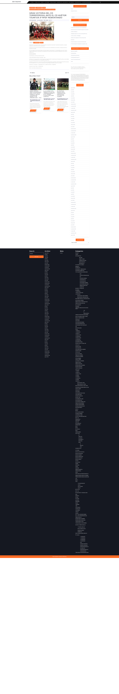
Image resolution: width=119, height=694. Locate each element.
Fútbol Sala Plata (73, 53)
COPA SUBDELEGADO (78, 394)
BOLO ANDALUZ (77, 429)
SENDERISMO (77, 501)
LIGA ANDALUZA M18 (82, 528)
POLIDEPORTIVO (78, 2)
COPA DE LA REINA (78, 359)
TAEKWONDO (77, 504)
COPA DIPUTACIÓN (78, 346)
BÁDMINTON (59, 2)
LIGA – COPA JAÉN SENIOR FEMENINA (80, 514)
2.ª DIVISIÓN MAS (82, 539)
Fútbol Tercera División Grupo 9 (75, 59)
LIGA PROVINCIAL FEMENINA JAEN (80, 401)
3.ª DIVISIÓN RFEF (38, 7)
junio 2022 (46, 325)
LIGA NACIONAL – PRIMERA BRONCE (80, 269)
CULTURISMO (77, 450)
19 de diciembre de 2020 (62, 98)
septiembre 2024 (47, 286)
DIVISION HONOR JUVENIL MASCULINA (82, 297)
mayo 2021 (72, 216)
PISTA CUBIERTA (81, 264)
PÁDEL (76, 494)
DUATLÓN (76, 460)
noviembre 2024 (73, 130)
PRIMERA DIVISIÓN (78, 362)
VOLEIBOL (76, 513)
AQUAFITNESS (77, 420)
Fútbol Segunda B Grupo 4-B (75, 57)
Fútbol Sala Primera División (75, 55)
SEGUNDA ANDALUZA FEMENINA (80, 365)
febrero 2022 (73, 198)
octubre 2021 (73, 206)
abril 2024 (46, 293)
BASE (76, 298)
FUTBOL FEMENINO (78, 358)
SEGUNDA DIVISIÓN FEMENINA (79, 404)
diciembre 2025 (73, 104)
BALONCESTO (65, 2)
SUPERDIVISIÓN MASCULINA (84, 552)
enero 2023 (72, 175)
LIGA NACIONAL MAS (83, 281)
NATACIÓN (76, 492)
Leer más (33, 111)
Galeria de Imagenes (86, 2)
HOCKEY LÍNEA (77, 473)
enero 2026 (72, 102)
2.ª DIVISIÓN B (77, 376)
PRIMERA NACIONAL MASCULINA (80, 303)
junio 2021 (72, 214)
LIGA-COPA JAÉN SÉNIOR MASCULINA (80, 416)
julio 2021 (72, 212)
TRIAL (79, 489)
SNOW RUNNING (86, 314)
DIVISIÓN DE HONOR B (81, 530)
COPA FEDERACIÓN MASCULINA (80, 323)
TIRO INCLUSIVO (77, 508)
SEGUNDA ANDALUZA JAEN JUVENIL (82, 385)
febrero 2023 (73, 173)
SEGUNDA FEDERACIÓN (78, 366)
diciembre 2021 (73, 202)
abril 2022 (72, 194)
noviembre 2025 (73, 106)
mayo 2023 (72, 167)
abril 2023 (72, 169)
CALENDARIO (77, 306)
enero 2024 (72, 151)
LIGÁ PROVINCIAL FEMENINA (79, 300)
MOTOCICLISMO (80, 486)
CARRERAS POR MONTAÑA (79, 314)
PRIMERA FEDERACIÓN (78, 363)
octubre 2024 (73, 132)
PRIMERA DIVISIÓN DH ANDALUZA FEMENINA (81, 475)
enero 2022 (72, 200)
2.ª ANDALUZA (77, 333)
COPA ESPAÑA (77, 320)
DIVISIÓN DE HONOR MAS (84, 545)
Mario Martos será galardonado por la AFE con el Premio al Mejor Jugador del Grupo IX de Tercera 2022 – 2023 (35, 94)
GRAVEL (79, 442)
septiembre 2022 (47, 320)
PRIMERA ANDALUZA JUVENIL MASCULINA (83, 298)
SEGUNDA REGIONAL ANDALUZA (82, 533)
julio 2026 (72, 89)
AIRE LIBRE (80, 257)
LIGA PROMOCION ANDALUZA (84, 473)
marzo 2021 (73, 220)
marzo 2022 (73, 196)
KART (84, 483)
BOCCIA (76, 427)
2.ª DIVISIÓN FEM (77, 378)
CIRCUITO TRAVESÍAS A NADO (83, 492)
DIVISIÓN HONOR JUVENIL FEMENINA (82, 295)
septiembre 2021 (73, 208)
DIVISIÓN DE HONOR (78, 350)
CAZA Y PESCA (77, 433)
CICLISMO (76, 448)
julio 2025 (72, 114)
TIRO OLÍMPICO (77, 510)
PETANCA (76, 497)
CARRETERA (80, 436)
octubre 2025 (73, 108)
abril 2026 (46, 258)
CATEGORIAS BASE (78, 340)
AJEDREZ (76, 254)
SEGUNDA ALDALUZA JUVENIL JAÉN (80, 343)
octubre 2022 (47, 319)
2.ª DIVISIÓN (77, 375)
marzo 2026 (46, 260)
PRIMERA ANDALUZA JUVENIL (81, 384)
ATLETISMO (47, 2)
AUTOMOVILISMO (80, 483)
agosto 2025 (73, 112)
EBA (80, 276)
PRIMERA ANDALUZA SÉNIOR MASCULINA (81, 301)
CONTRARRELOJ (80, 439)
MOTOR (76, 489)
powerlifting (77, 500)
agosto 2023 (73, 161)
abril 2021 (72, 218)
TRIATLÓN (76, 511)
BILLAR (76, 426)
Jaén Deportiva (16, 1)
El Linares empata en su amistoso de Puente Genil (78, 41)
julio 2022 (46, 323)
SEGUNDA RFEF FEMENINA (79, 356)
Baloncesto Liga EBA (74, 51)
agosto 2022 (46, 322)
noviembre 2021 (73, 204)
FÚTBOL (32, 2)
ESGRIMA (76, 463)
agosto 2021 (73, 210)
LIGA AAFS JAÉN (77, 397)
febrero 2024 (73, 149)
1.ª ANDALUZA (77, 330)
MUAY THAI (77, 417)
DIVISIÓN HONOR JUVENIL (81, 382)
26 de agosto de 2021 (47, 98)
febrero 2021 (73, 222)
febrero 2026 (47, 261)
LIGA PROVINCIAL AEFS (78, 400)
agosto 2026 (73, 87)
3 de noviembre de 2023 (34, 99)
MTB (79, 448)
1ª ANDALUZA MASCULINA (79, 292)
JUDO (76, 478)
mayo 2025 (72, 118)
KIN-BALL (76, 410)
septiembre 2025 (73, 110)
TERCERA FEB (82, 288)
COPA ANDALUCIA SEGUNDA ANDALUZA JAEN (82, 387)
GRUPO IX (76, 409)
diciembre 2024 (73, 128)
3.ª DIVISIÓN (77, 379)
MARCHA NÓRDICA (86, 313)
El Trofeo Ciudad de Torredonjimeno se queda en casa (79, 43)
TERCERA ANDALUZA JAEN (79, 521)
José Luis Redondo (40, 20)
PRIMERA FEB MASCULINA (83, 285)
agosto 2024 (46, 287)
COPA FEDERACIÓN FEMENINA (79, 322)
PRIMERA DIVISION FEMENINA (79, 403)
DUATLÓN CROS (77, 462)
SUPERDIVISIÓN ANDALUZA (84, 549)
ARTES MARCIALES (78, 423)
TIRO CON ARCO (77, 507)
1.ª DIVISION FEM (82, 536)
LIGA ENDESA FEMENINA (83, 278)
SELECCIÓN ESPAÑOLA (78, 407)
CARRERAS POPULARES (82, 260)
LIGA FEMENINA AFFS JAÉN (79, 398)
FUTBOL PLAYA (77, 352)
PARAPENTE (77, 495)
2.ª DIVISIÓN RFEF (77, 336)
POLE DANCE (77, 498)
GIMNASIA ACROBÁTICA (78, 469)
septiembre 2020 (47, 355)
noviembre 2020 (47, 352)
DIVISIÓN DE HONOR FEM (83, 543)
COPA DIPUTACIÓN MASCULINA (84, 275)
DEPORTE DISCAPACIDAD (79, 453)
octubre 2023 (73, 157)
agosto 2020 (73, 235)
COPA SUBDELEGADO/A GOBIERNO (80, 349)
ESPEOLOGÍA (77, 465)
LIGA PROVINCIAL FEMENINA (84, 282)
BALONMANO (71, 2)
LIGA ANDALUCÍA (82, 548)
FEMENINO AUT (80, 531)
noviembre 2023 (73, 155)
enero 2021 (46, 349)
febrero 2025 (73, 124)
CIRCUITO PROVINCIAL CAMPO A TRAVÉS (81, 316)
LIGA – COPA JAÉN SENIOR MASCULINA (81, 515)
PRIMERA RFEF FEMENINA (79, 355)
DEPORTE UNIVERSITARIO (79, 456)
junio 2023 (72, 165)
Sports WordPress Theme (57, 556)
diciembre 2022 (73, 177)
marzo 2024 (73, 147)
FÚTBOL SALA (37, 2)
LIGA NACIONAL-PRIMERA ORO (79, 270)
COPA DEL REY (77, 319)
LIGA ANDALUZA (77, 267)
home (72, 61)
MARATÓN (81, 445)
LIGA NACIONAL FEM (83, 279)
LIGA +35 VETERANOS (78, 353)
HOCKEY (76, 472)
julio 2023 (72, 163)
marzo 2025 (73, 122)
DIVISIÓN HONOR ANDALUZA (84, 546)
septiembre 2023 (73, 159)
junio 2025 (72, 116)
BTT (79, 435)
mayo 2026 (46, 257)
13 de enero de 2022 (33, 20)
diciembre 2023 (73, 153)
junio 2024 (46, 290)
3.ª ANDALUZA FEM (78, 337)
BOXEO (76, 430)
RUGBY (42, 2)
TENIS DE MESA (53, 2)
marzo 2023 (73, 171)
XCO (80, 448)
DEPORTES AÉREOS (78, 459)
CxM (84, 310)
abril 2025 (72, 120)
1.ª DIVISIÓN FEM (77, 291)
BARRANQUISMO (77, 424)
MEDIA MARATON (81, 263)
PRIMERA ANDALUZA (78, 517)
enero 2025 (72, 126)
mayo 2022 (72, 192)
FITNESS (76, 466)
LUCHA (76, 481)
